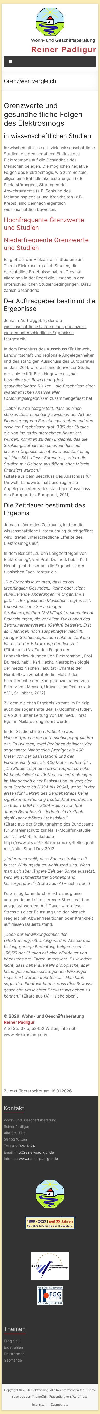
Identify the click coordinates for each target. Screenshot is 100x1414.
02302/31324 (23, 1146)
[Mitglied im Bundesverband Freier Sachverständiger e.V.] (50, 1266)
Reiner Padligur (19, 1022)
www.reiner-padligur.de (38, 1158)
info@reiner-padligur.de (34, 1152)
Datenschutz (59, 1404)
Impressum (39, 1404)
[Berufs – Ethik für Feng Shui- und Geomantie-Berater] (50, 1295)
